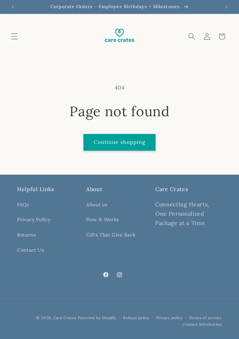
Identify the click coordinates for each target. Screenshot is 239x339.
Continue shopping (120, 142)
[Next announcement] (226, 7)
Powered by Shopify (97, 317)
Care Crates (66, 317)
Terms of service (205, 317)
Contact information (202, 324)
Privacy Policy (33, 219)
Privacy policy (169, 317)
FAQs (23, 205)
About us (96, 205)
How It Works (102, 219)
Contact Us (30, 250)
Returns (26, 235)
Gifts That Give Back (110, 235)
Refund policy (136, 317)
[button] (14, 36)
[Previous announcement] (13, 7)
